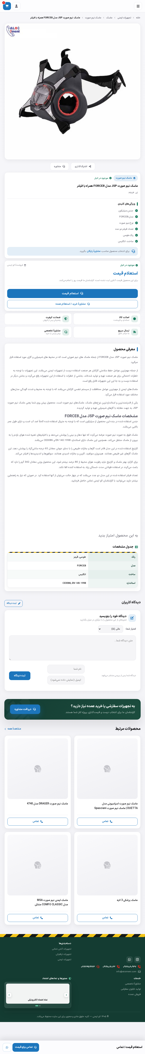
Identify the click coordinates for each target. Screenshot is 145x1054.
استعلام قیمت (70, 293)
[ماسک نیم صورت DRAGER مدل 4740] (38, 782)
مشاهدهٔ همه (14, 729)
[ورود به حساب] (16, 6)
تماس (105, 821)
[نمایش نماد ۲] (39, 1005)
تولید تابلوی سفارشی (131, 989)
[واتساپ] (7, 1047)
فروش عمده (134, 994)
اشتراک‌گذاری (81, 166)
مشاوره (57, 166)
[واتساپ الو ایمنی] (129, 959)
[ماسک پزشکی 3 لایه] (107, 878)
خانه (138, 17)
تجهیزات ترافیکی (63, 954)
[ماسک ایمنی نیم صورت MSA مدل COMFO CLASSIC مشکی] (38, 878)
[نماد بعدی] (9, 995)
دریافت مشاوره (23, 709)
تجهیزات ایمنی (124, 17)
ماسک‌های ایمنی (129, 389)
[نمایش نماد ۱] (36, 1005)
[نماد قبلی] (66, 995)
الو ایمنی (98, 481)
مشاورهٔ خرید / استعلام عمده (71, 304)
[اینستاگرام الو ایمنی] (137, 959)
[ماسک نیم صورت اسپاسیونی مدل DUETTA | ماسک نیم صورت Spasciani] (107, 782)
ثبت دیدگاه (12, 603)
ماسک (109, 17)
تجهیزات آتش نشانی (61, 949)
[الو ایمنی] (134, 947)
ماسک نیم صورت (93, 17)
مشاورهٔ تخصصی (133, 984)
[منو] (138, 6)
